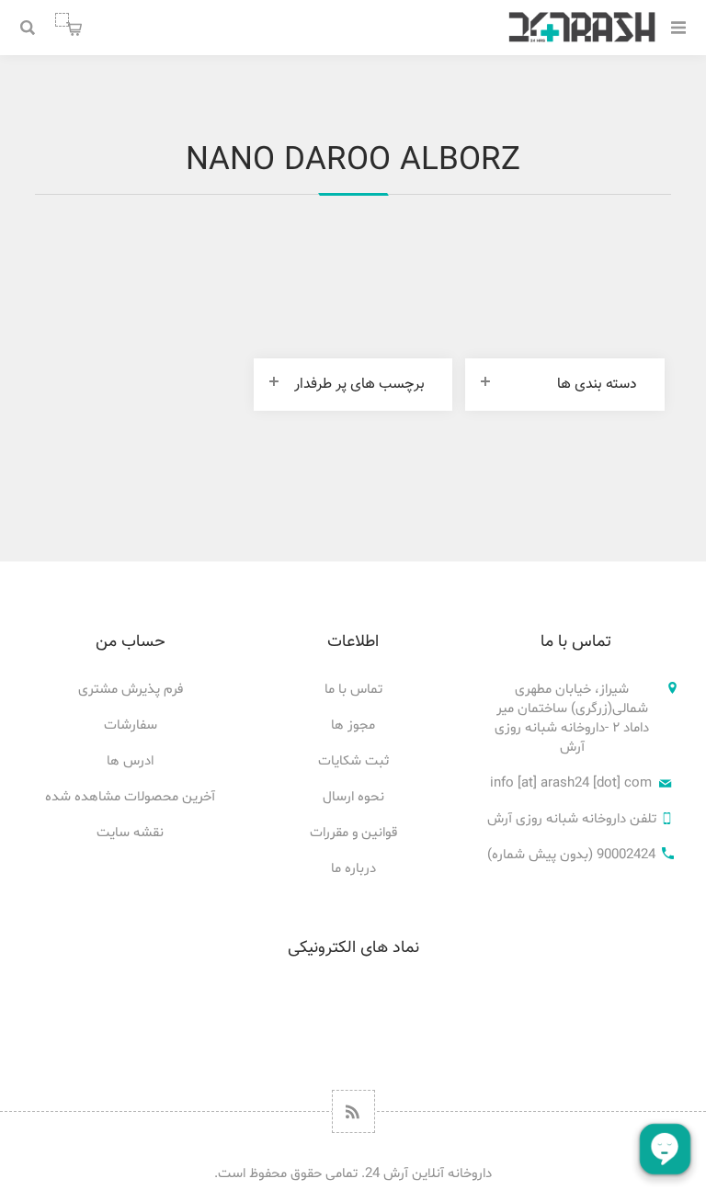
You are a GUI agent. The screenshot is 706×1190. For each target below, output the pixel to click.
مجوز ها (353, 725)
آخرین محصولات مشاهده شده (130, 797)
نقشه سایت (130, 833)
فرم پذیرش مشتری (130, 689)
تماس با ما (353, 689)
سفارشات (130, 725)
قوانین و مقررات (353, 833)
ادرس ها (130, 761)
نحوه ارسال (353, 797)
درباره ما (353, 868)
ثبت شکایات (353, 761)
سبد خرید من (62, 19)
